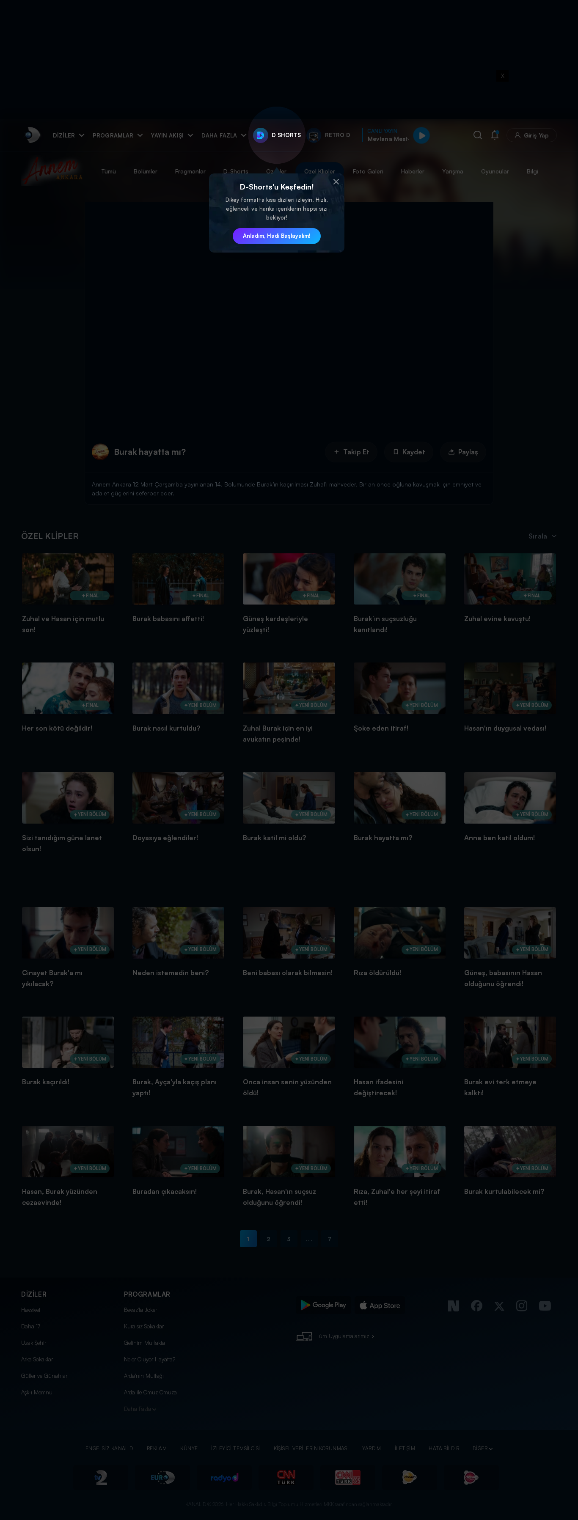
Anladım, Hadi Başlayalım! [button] (277, 235)
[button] (336, 182)
